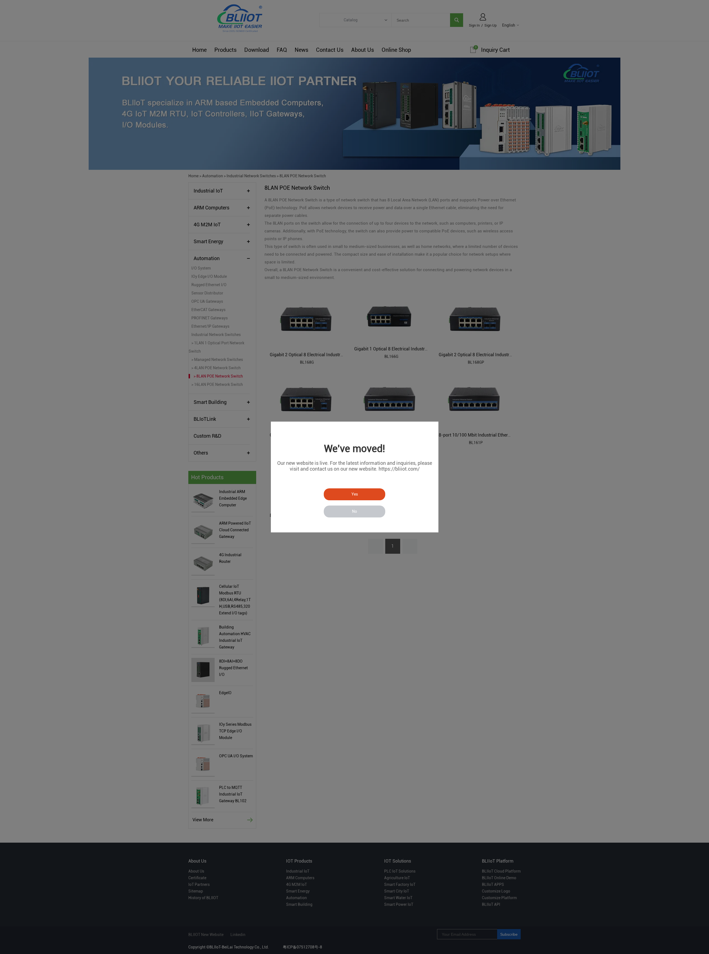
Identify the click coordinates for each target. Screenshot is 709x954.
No (354, 511)
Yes (354, 494)
